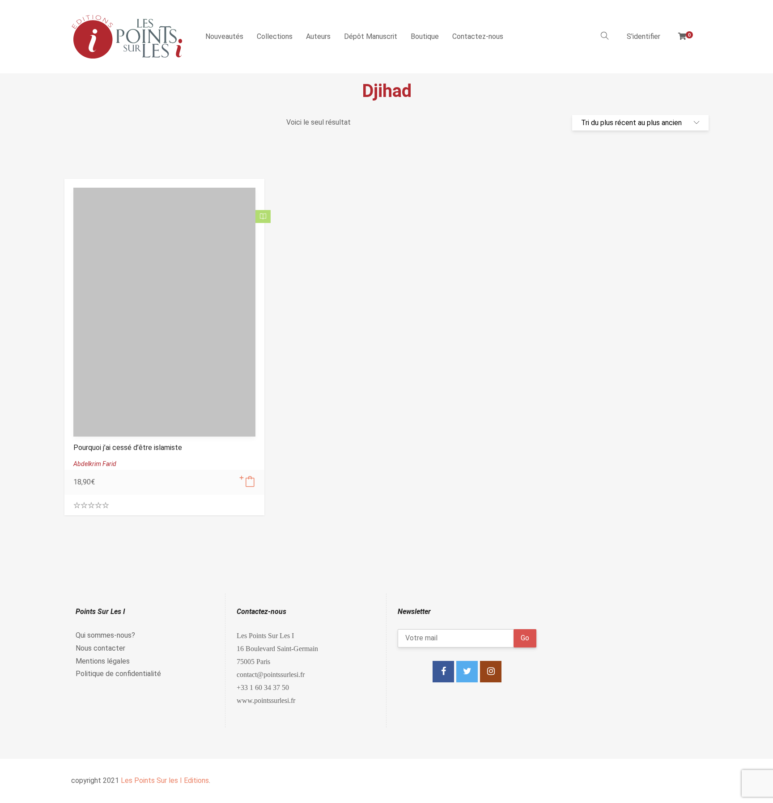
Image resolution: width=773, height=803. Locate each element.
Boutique (425, 36)
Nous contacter (100, 648)
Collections (275, 36)
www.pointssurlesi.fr (266, 700)
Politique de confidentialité (118, 673)
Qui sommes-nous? (105, 635)
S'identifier (643, 36)
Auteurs (318, 36)
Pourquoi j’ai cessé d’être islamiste (127, 447)
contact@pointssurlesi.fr (271, 674)
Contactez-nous (477, 36)
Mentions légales (103, 661)
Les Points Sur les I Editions (165, 780)
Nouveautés (224, 36)
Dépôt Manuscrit (370, 36)
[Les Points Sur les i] (127, 36)
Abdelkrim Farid (94, 463)
